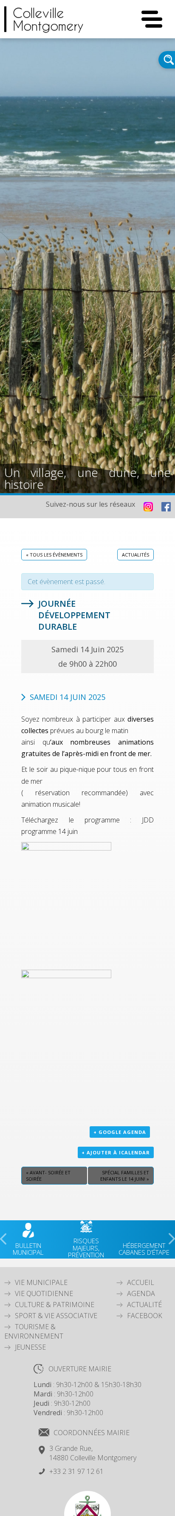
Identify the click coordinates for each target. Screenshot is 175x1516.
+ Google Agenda (119, 1132)
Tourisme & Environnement (33, 1331)
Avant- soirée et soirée (48, 1175)
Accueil (140, 1282)
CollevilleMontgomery (48, 19)
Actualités (135, 554)
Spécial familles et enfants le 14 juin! (124, 1175)
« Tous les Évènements (54, 554)
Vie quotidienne (44, 1293)
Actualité (144, 1304)
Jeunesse (30, 1347)
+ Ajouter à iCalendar (116, 1152)
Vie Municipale (41, 1282)
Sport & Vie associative (56, 1315)
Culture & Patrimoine (54, 1304)
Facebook (144, 1315)
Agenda (141, 1293)
